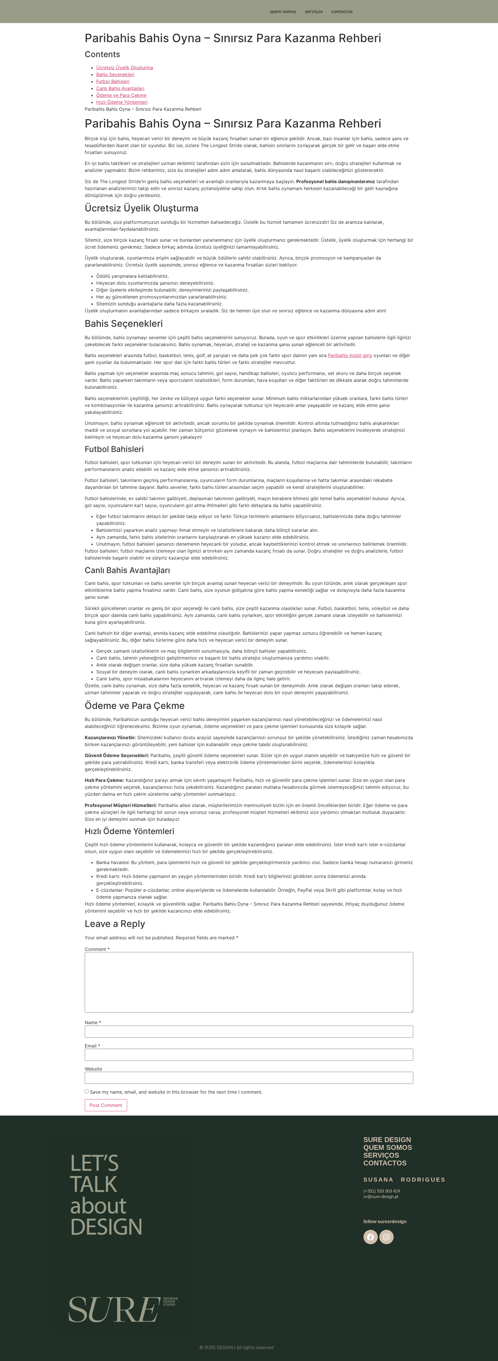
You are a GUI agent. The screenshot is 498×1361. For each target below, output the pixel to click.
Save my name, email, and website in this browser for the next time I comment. (176, 1092)
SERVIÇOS (381, 1155)
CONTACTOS (385, 1163)
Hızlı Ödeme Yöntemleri (122, 102)
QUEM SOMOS (387, 1147)
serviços (314, 11)
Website (93, 1069)
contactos (342, 11)
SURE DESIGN (387, 1140)
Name (93, 1022)
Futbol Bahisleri (112, 81)
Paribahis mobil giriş (350, 355)
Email (92, 1045)
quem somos (283, 11)
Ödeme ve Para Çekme (121, 95)
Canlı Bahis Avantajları (120, 88)
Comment (97, 949)
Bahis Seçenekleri (115, 74)
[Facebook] (370, 1237)
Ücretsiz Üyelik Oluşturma (124, 67)
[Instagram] (386, 1237)
